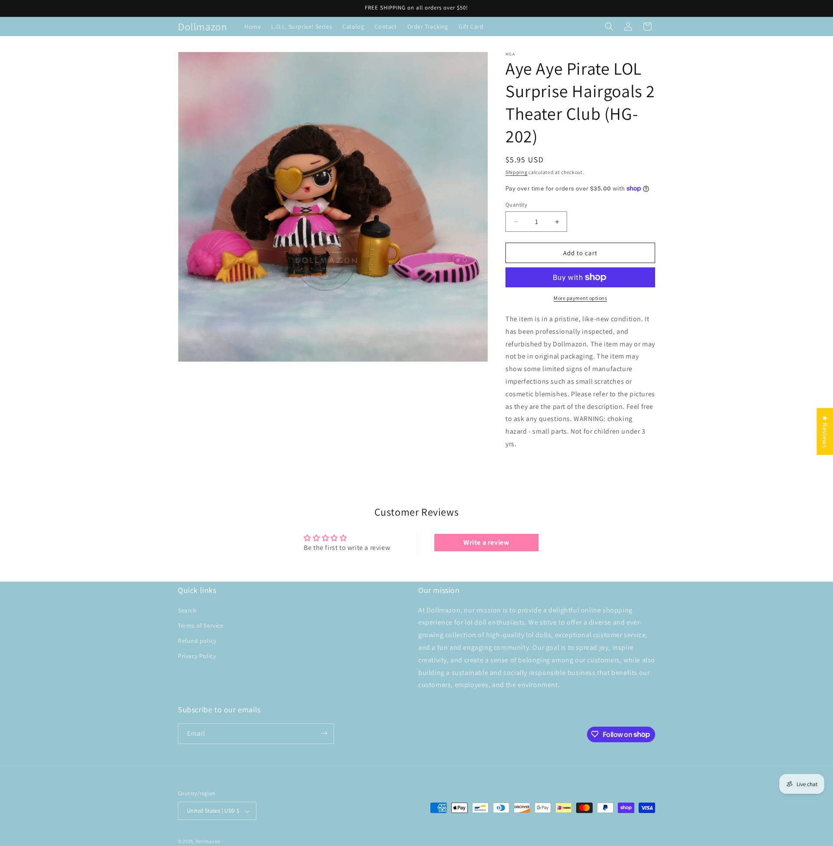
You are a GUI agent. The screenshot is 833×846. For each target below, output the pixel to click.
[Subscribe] (324, 733)
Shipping (516, 172)
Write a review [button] (486, 542)
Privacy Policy (197, 656)
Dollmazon (208, 842)
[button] (609, 26)
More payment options (580, 298)
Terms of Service (200, 625)
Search (187, 610)
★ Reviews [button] (825, 431)
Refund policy (197, 641)
